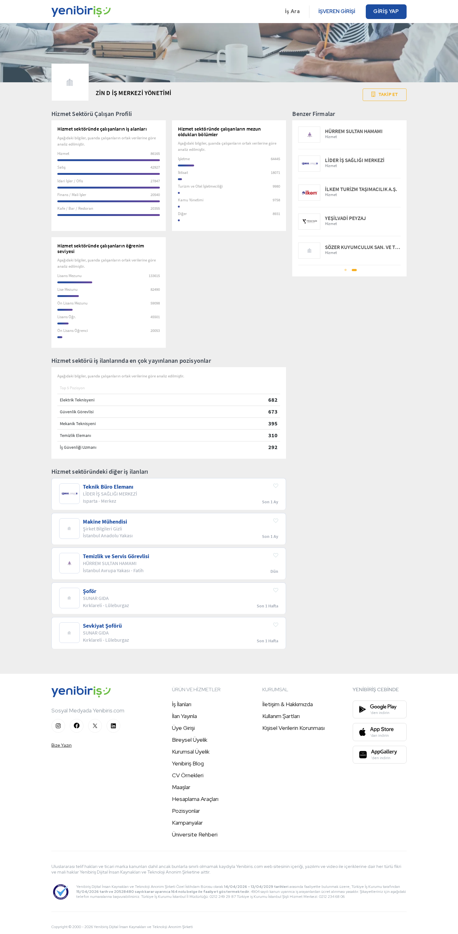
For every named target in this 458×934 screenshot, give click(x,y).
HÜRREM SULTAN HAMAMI (354, 131)
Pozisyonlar (186, 810)
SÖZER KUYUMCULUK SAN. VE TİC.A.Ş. (363, 247)
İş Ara (292, 11)
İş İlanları (181, 704)
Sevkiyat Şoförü (102, 625)
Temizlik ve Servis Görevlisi (116, 556)
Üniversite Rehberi (194, 834)
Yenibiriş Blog (188, 763)
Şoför (89, 591)
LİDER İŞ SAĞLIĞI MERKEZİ (354, 160)
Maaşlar (181, 787)
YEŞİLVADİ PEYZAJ (345, 218)
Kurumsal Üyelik (190, 751)
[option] (349, 192)
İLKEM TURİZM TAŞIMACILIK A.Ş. (361, 189)
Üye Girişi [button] (183, 727)
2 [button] (354, 272)
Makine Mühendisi (105, 521)
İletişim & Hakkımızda (287, 704)
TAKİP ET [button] (388, 94)
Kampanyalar (187, 822)
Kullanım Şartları (281, 716)
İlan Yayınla (184, 716)
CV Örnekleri (187, 775)
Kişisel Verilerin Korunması (293, 727)
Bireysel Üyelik (189, 739)
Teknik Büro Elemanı (108, 486)
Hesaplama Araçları (195, 798)
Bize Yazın (61, 745)
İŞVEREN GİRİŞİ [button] (336, 11)
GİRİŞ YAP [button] (386, 11)
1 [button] (345, 272)
